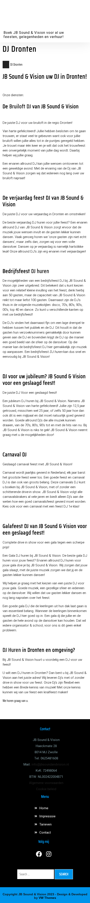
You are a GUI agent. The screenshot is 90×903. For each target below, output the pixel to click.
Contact (45, 832)
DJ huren (40, 271)
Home (43, 808)
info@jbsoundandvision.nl (50, 764)
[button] (78, 6)
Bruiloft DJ (20, 106)
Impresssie (47, 816)
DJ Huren (12, 650)
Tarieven (45, 824)
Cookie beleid (46, 789)
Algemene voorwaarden (46, 782)
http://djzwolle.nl (12, 706)
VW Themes (47, 897)
